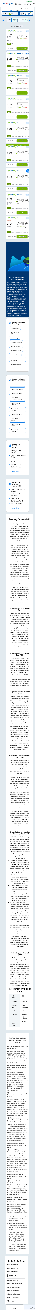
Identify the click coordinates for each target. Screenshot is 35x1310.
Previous (2, 20)
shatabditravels (16, 467)
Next (29, 20)
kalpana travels (16, 464)
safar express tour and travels (18, 460)
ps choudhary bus (16, 504)
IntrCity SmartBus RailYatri (16, 451)
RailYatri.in (16, 1111)
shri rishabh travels (17, 501)
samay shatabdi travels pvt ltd (18, 456)
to (12, 1264)
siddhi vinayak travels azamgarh (18, 494)
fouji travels (15, 498)
